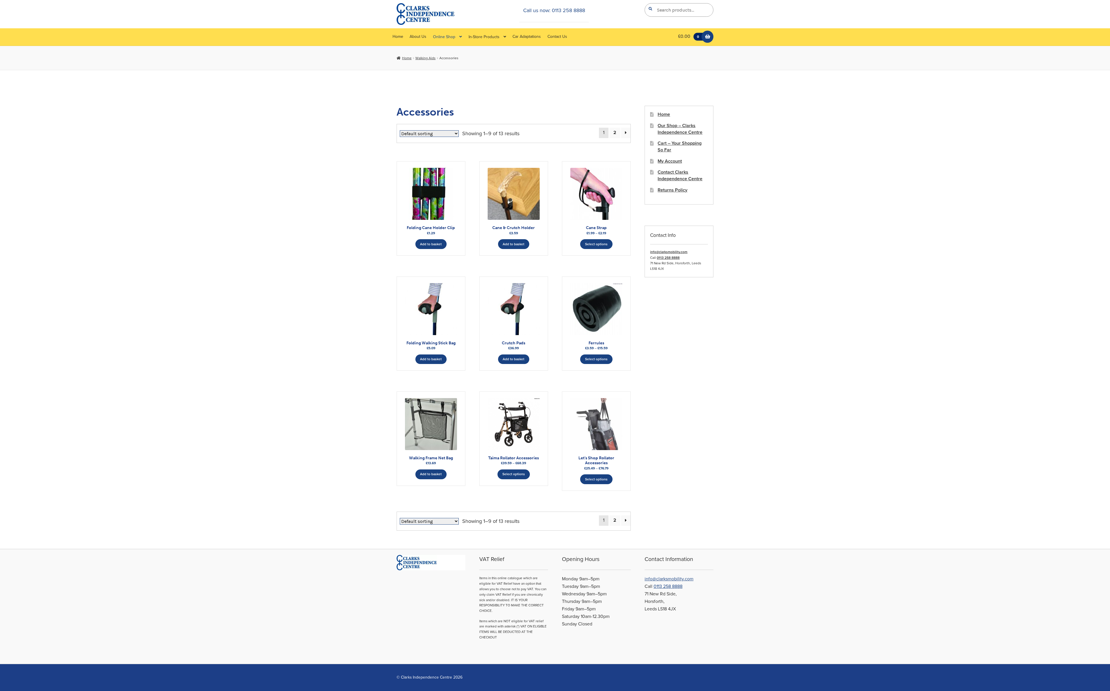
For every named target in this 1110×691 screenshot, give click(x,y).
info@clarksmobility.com (668, 252)
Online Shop (444, 36)
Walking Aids (425, 58)
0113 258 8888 (668, 258)
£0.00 (688, 36)
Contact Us (557, 36)
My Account (670, 161)
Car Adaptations (527, 36)
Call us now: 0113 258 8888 (554, 10)
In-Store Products (484, 36)
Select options (596, 244)
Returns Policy (672, 190)
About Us (418, 36)
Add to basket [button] (431, 244)
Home (398, 36)
